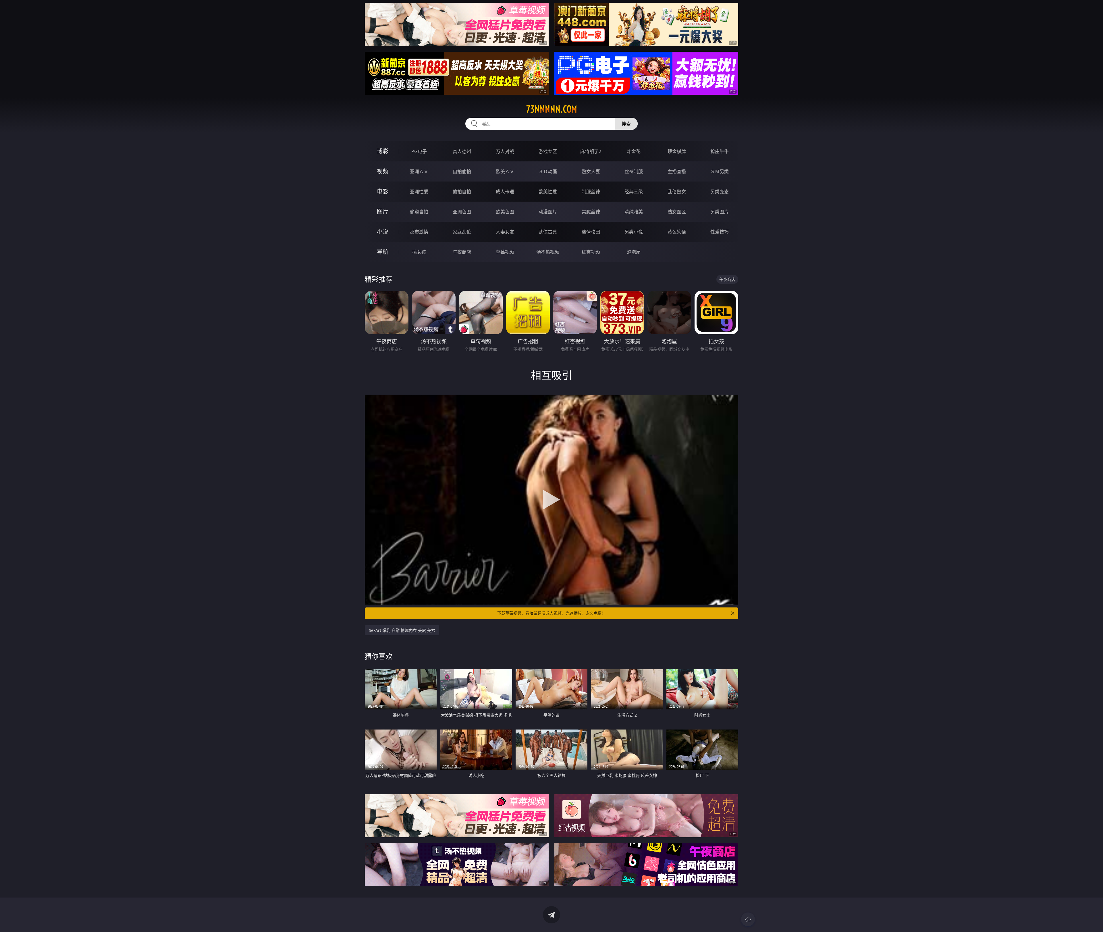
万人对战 (505, 151)
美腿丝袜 (591, 212)
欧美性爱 (548, 191)
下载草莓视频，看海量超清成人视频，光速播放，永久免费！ (551, 613)
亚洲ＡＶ (419, 171)
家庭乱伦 (462, 232)
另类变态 (719, 191)
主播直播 (677, 171)
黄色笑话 (677, 232)
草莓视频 (505, 252)
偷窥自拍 (419, 212)
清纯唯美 (633, 212)
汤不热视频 (547, 252)
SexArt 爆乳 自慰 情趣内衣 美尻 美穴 (402, 630)
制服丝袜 (591, 191)
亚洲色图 (462, 212)
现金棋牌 (677, 151)
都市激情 (419, 232)
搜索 (626, 124)
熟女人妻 (591, 171)
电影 (382, 191)
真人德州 (462, 151)
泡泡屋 (634, 252)
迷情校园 (591, 232)
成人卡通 (505, 191)
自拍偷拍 (462, 171)
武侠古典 (548, 232)
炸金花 (634, 151)
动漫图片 (548, 212)
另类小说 (633, 232)
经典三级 (633, 191)
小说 (382, 232)
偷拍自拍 (462, 191)
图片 (382, 211)
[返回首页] (748, 919)
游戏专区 (548, 151)
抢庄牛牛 (719, 151)
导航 (382, 252)
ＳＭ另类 (719, 171)
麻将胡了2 (590, 151)
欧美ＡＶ (505, 171)
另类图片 (719, 212)
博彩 (382, 151)
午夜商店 (462, 252)
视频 (382, 171)
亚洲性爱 (419, 191)
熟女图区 (677, 212)
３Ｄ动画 (548, 171)
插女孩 (419, 252)
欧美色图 (505, 212)
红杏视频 (591, 252)
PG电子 (419, 151)
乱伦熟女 (677, 191)
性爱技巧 (719, 232)
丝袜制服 (633, 171)
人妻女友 (505, 232)
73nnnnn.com (551, 109)
